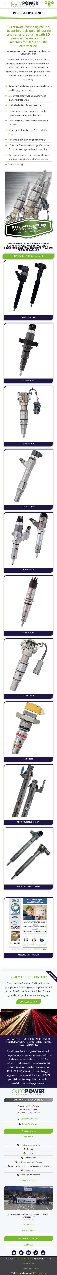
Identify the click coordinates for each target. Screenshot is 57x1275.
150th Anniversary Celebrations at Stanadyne (28, 1216)
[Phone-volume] (35, 1252)
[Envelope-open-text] (49, 5)
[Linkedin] (52, 2)
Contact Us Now (29, 1002)
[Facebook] (46, 2)
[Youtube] (49, 2)
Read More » (29, 1225)
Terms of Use (28, 1263)
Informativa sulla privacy (28, 1268)
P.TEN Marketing (38, 1273)
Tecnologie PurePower (23, 1258)
